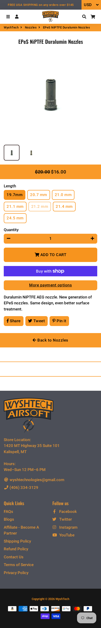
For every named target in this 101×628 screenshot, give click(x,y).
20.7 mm (38, 194)
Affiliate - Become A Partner (21, 530)
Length (10, 186)
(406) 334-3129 (23, 487)
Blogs (9, 519)
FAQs (8, 511)
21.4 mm (64, 206)
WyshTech (11, 27)
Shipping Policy (17, 541)
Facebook (67, 511)
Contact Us (13, 557)
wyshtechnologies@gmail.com (36, 479)
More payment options (50, 285)
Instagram (68, 527)
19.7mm (15, 194)
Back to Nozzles (52, 340)
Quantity (11, 229)
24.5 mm (15, 218)
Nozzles (31, 27)
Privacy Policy (16, 572)
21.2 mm (39, 206)
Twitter (65, 519)
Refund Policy (16, 549)
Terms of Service (19, 564)
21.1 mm (15, 206)
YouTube (66, 535)
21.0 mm (63, 194)
